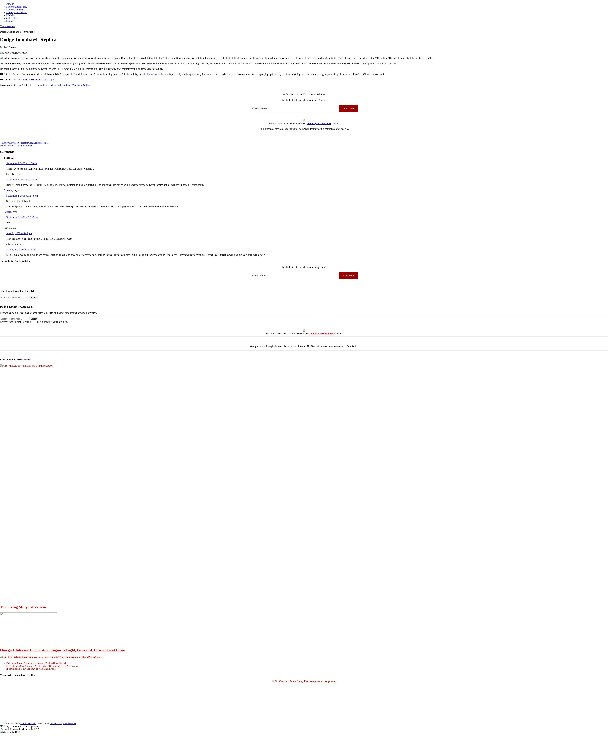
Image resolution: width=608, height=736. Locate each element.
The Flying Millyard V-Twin (23, 607)
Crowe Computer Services (63, 723)
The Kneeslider (7, 26)
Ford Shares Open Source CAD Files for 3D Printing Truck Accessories (42, 666)
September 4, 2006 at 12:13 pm (22, 195)
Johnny (10, 190)
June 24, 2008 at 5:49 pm (19, 233)
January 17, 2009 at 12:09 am (21, 249)
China (46, 85)
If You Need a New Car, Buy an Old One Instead (31, 668)
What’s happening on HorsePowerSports (80, 657)
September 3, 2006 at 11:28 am (21, 179)
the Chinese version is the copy (38, 79)
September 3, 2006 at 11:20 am (21, 163)
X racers (153, 74)
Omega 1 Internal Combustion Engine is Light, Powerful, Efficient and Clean (62, 650)
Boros (9, 211)
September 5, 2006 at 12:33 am (22, 217)
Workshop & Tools (81, 85)
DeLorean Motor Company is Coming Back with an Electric (36, 663)
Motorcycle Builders (61, 85)
